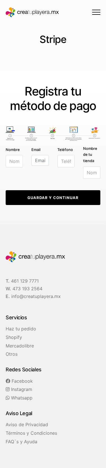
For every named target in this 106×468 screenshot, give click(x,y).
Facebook (21, 381)
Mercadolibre (20, 346)
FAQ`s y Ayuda (21, 441)
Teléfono (65, 149)
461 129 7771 (25, 281)
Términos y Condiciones (31, 433)
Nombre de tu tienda (90, 154)
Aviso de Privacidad (27, 424)
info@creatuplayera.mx (36, 296)
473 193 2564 (27, 288)
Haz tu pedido (21, 329)
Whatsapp (21, 398)
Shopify (14, 337)
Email (35, 149)
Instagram (21, 389)
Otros (12, 354)
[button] (96, 12)
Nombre (13, 149)
